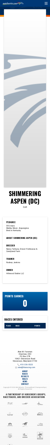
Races (25, 373)
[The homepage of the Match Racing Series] (13, 3)
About (25, 371)
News (25, 381)
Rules (25, 379)
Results (25, 376)
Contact (25, 384)
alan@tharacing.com (26, 367)
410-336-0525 (26, 364)
